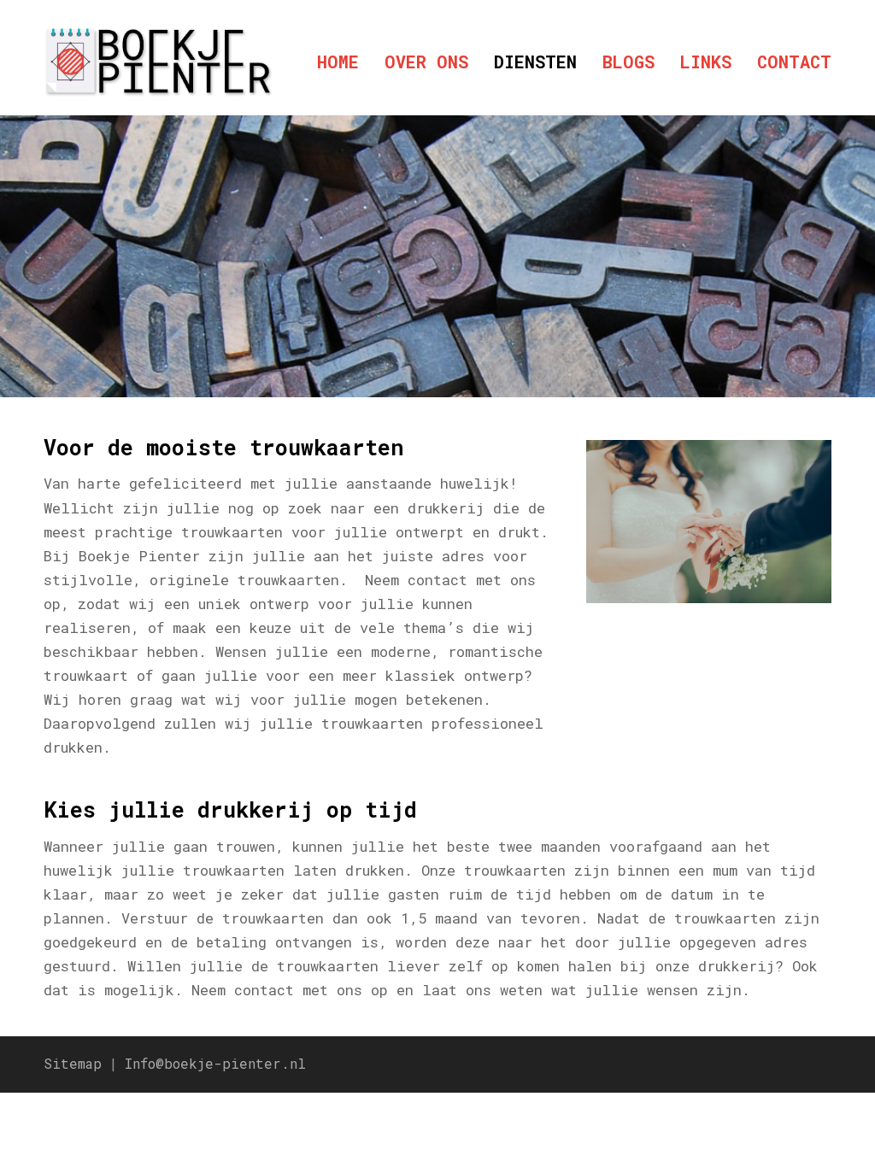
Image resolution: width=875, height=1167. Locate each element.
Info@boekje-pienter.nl (215, 1063)
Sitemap (73, 1063)
